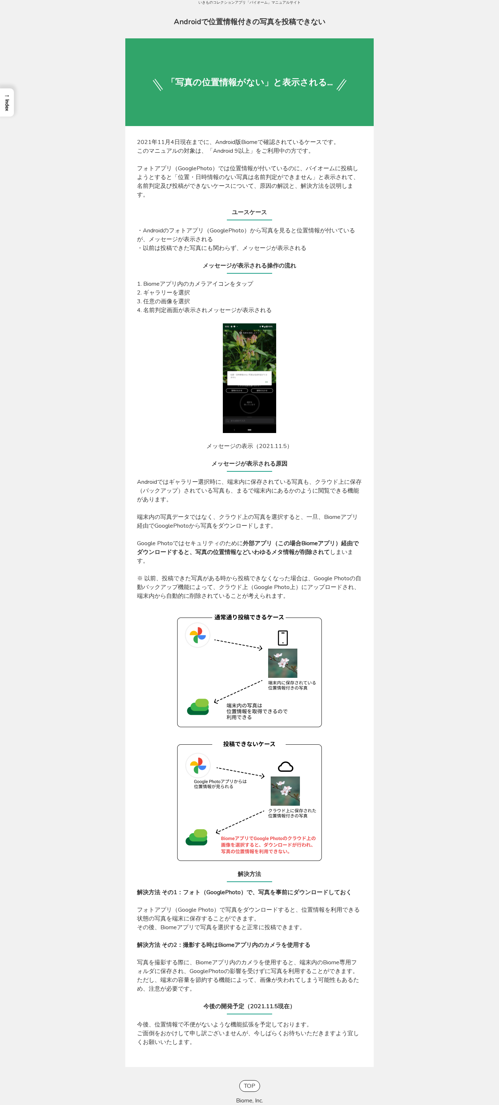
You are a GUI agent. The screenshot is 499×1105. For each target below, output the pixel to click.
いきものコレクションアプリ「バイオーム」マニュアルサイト (249, 2)
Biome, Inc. (249, 1101)
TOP (249, 1086)
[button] (7, 102)
